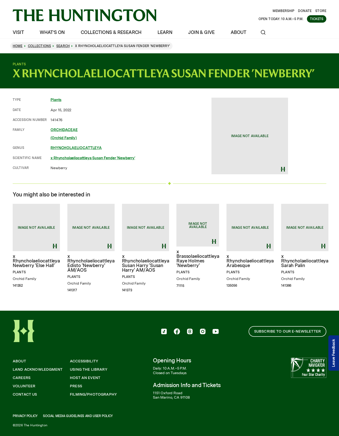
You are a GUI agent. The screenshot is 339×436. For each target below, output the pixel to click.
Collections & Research (111, 32)
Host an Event (85, 378)
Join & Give (201, 32)
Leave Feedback (333, 353)
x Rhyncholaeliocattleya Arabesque (250, 260)
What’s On (52, 32)
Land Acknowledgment (37, 369)
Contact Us (25, 394)
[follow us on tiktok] (164, 332)
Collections (39, 46)
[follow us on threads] (189, 332)
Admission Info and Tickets (187, 385)
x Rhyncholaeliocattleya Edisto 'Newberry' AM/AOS (91, 263)
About (238, 32)
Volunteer (24, 386)
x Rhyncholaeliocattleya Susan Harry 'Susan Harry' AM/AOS (145, 263)
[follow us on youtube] (215, 332)
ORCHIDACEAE (64, 130)
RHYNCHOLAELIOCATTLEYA (76, 148)
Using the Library (88, 369)
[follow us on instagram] (202, 332)
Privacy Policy (25, 416)
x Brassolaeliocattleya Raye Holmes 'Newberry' (197, 258)
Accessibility (84, 361)
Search (63, 46)
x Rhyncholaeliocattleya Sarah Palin (304, 260)
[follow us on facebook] (177, 332)
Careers (21, 378)
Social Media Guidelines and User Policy (78, 416)
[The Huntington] (84, 15)
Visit (18, 32)
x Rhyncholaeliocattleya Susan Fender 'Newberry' (93, 158)
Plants (56, 100)
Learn (165, 32)
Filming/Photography (93, 394)
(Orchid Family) (64, 138)
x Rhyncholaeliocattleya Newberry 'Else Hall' (36, 260)
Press (76, 386)
